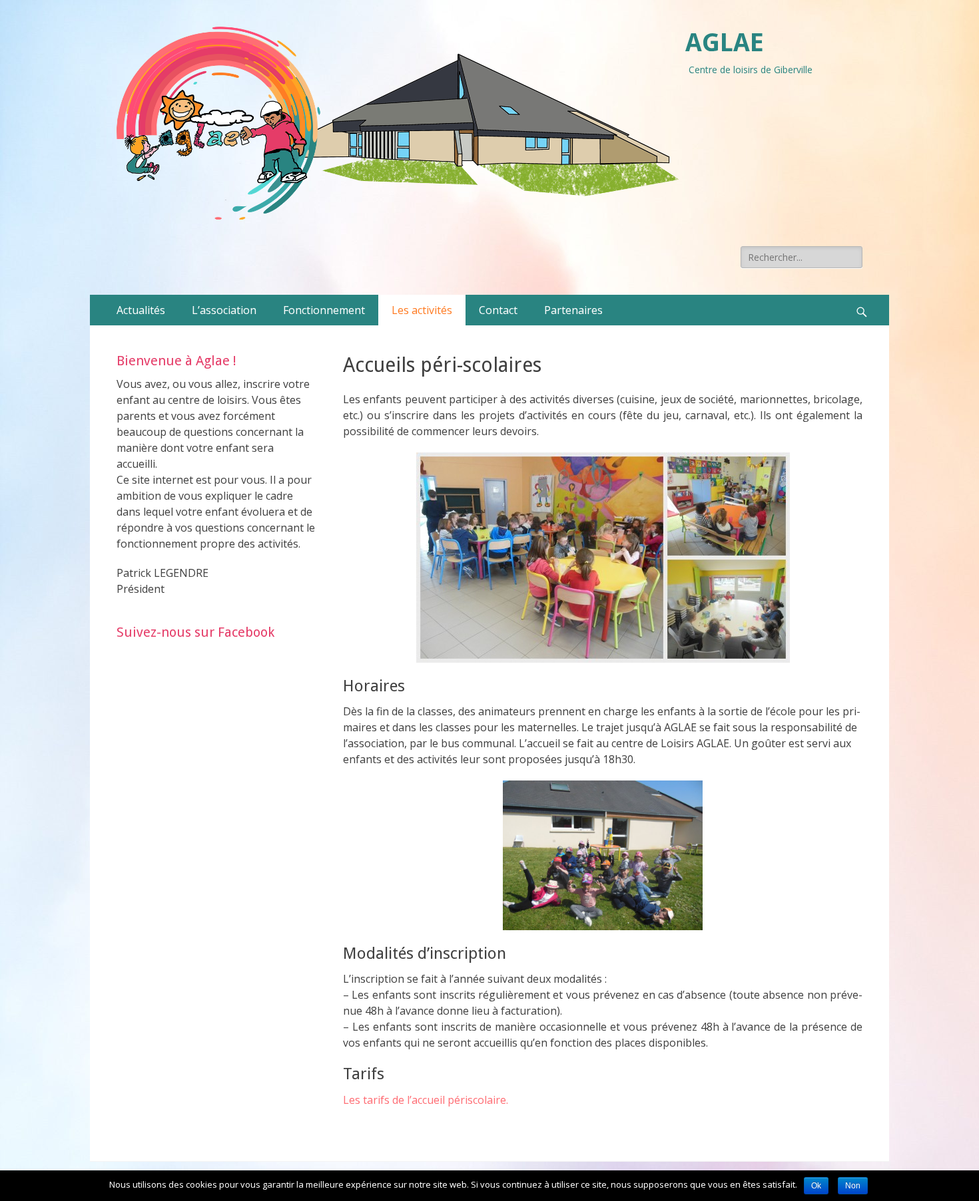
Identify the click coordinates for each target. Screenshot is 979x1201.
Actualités (141, 310)
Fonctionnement (324, 310)
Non (852, 1185)
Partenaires (573, 310)
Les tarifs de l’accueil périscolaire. (425, 1100)
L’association (224, 310)
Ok (816, 1185)
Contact (498, 310)
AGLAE (724, 42)
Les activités (422, 310)
